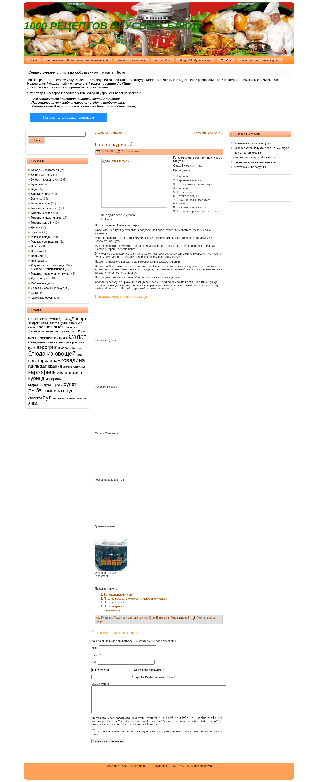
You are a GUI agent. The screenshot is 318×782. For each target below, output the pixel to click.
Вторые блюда (40, 193)
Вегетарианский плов (118, 594)
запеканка (51, 366)
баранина (68, 348)
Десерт (35, 227)
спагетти (35, 398)
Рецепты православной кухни (50, 273)
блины (79, 348)
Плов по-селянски (115, 602)
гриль (33, 366)
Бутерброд (65, 319)
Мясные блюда (41, 237)
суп (47, 397)
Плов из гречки (114, 606)
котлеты (75, 373)
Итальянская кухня (54, 323)
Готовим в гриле (41, 212)
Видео (35, 189)
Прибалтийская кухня (51, 338)
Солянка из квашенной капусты (254, 157)
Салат (77, 336)
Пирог (82, 331)
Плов (31, 338)
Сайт (94, 662)
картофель (42, 372)
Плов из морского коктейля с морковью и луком (135, 598)
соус (68, 390)
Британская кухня (43, 319)
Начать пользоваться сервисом (68, 117)
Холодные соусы (42, 297)
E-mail (95, 655)
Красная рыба (50, 327)
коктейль (62, 373)
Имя (94, 647)
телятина (59, 398)
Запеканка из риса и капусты (252, 143)
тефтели (70, 398)
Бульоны (37, 184)
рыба (35, 390)
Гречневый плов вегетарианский (254, 162)
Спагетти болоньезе (207, 133)
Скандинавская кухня (45, 342)
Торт (66, 342)
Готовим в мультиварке (46, 217)
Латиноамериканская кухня (48, 331)
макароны (53, 379)
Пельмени (37, 256)
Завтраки (34, 323)
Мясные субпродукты (45, 241)
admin (135, 151)
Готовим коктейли (42, 222)
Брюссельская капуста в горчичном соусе (261, 148)
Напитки (36, 246)
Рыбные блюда (41, 283)
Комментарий (100, 683)
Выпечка (36, 198)
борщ (79, 354)
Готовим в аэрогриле (44, 208)
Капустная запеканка (247, 152)
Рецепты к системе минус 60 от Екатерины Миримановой (51, 267)
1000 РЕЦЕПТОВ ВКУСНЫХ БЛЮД (112, 26)
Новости (36, 251)
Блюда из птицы (41, 174)
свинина (52, 390)
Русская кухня (40, 278)
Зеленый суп (112, 610)
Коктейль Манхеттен (110, 133)
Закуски (36, 232)
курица (36, 378)
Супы (34, 292)
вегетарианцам (44, 360)
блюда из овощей (51, 353)
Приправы (37, 260)
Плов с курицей (113, 144)
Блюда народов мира (45, 179)
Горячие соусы (40, 203)
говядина (73, 360)
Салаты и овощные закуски (49, 288)
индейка (67, 367)
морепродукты (41, 384)
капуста (79, 366)
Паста (73, 331)
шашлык (81, 398)
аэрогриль (48, 347)
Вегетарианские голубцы (249, 167)
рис (59, 384)
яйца (33, 403)
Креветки (71, 327)
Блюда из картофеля (45, 170)
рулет (70, 384)
